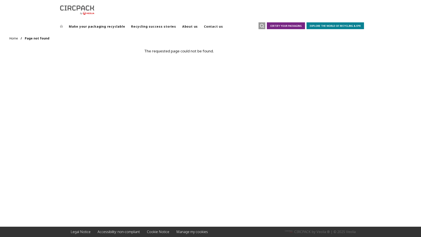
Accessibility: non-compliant (119, 231)
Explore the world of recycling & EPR (335, 25)
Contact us (213, 26)
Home (13, 38)
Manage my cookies (192, 231)
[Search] (262, 25)
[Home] (61, 26)
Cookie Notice (158, 231)
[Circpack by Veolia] (77, 10)
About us (190, 26)
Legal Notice (81, 231)
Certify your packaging (286, 25)
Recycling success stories (153, 26)
